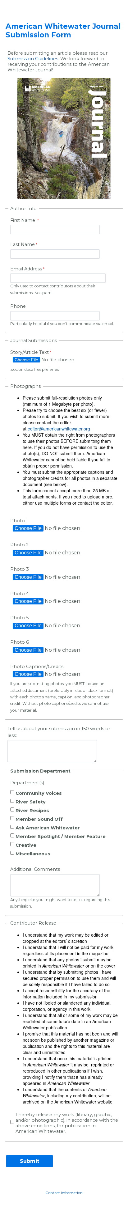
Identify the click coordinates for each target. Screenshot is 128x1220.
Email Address (26, 269)
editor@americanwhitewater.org (59, 429)
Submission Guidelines (32, 58)
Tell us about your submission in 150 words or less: (58, 732)
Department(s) (27, 783)
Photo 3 (19, 569)
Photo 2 (19, 545)
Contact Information (64, 1192)
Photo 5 (19, 618)
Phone (18, 306)
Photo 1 (19, 520)
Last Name (22, 244)
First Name (23, 220)
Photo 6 (19, 642)
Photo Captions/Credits (36, 666)
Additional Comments (35, 869)
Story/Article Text (29, 352)
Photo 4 (19, 593)
